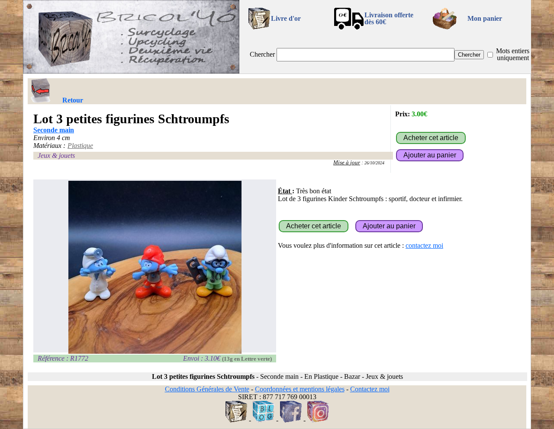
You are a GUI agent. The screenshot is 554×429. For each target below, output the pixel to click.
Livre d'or (286, 18)
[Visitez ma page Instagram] (318, 420)
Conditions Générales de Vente (207, 389)
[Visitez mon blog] (263, 420)
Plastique (80, 145)
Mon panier (484, 18)
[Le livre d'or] (236, 420)
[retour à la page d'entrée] (131, 71)
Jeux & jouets (56, 155)
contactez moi (424, 245)
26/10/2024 (374, 162)
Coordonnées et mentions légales (300, 389)
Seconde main (53, 130)
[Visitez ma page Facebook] (291, 420)
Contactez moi (370, 389)
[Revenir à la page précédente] (41, 90)
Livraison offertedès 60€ (388, 18)
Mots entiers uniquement (512, 54)
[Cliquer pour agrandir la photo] (154, 267)
